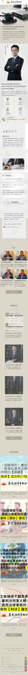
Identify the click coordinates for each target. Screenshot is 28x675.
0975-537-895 (8, 659)
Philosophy (8, 153)
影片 (5, 648)
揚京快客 (7, 671)
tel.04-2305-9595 (13, 224)
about (7, 152)
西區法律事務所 (17, 668)
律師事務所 (22, 668)
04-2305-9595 (8, 657)
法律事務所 (5, 668)
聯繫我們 (18, 650)
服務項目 (18, 648)
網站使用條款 (22, 671)
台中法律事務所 (11, 668)
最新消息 (9, 650)
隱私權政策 (17, 671)
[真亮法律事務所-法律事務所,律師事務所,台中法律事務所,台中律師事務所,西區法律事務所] (14, 2)
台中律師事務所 (14, 669)
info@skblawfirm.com (12, 227)
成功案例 (14, 650)
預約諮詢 (22, 648)
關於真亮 (8, 648)
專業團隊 (13, 648)
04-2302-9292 (8, 662)
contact (7, 155)
